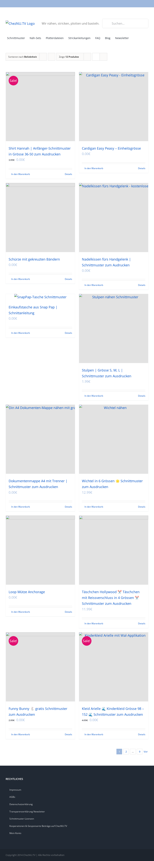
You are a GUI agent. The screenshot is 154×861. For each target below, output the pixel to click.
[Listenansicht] (103, 56)
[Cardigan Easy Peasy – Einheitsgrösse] (113, 106)
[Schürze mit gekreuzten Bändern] (40, 217)
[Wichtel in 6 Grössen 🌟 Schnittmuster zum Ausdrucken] (113, 439)
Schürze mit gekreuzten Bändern (34, 259)
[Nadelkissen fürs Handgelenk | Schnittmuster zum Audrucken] (113, 217)
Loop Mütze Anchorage (27, 592)
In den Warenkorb (20, 174)
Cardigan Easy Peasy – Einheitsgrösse (111, 148)
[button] (141, 37)
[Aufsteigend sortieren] (51, 57)
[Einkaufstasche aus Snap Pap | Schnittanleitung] (40, 297)
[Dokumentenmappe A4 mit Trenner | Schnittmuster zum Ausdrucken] (40, 439)
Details (68, 174)
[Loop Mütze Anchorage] (40, 550)
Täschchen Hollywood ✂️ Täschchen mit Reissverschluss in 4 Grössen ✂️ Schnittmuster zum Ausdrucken (111, 598)
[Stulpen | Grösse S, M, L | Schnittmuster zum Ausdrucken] (113, 328)
